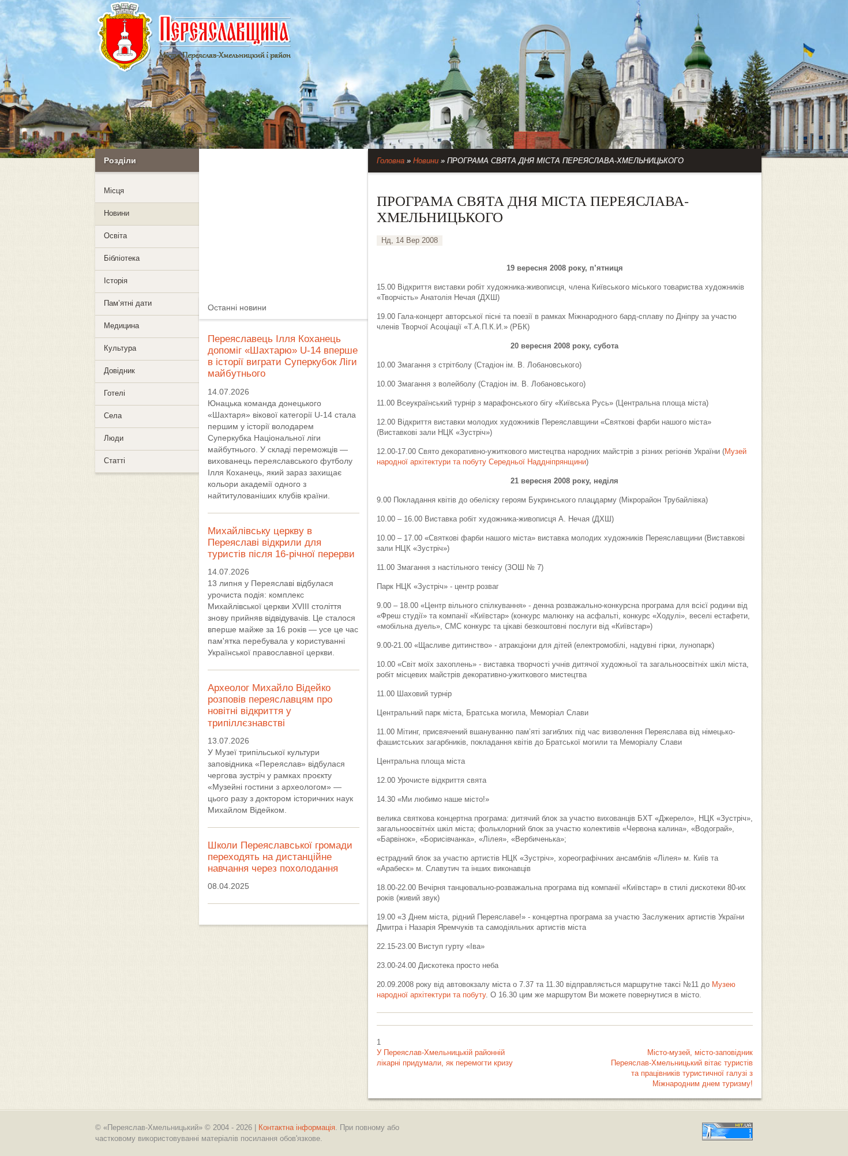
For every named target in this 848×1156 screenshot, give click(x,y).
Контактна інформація (296, 1127)
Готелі (114, 393)
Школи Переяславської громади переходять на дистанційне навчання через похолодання (280, 857)
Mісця (114, 191)
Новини (116, 213)
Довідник (119, 371)
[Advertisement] (285, 221)
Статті (114, 461)
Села (113, 416)
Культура (120, 348)
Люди (113, 438)
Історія (115, 281)
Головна (390, 161)
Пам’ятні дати (128, 303)
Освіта (115, 236)
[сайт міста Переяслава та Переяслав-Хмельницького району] (255, 37)
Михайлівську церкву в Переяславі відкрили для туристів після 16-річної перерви (281, 543)
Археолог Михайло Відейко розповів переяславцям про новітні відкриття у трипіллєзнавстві (270, 705)
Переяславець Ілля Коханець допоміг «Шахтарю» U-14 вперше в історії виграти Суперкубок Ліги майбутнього (283, 356)
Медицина (121, 326)
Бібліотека (122, 258)
